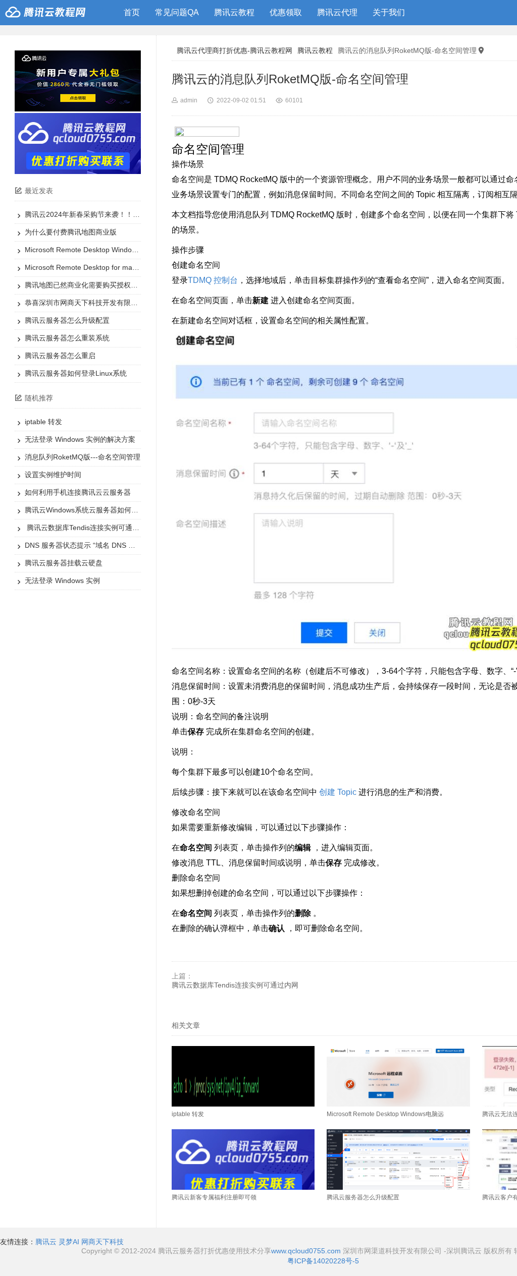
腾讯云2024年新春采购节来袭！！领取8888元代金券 (108, 214)
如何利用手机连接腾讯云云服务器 (78, 492)
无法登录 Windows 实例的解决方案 (80, 439)
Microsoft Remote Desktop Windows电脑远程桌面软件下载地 (121, 250)
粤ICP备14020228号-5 (323, 1261)
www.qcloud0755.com (307, 1251)
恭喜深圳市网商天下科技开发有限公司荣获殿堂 (99, 303)
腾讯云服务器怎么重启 (60, 356)
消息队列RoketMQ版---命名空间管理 (82, 457)
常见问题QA (177, 12)
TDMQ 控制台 (213, 280)
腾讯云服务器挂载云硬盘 (63, 563)
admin (188, 100)
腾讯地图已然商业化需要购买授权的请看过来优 (99, 285)
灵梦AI (69, 1242)
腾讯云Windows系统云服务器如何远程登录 (92, 510)
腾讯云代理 (337, 12)
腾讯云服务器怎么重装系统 (67, 338)
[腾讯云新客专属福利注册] (78, 171)
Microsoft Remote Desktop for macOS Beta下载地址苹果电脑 (122, 267)
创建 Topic (337, 792)
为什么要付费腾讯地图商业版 (71, 232)
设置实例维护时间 (53, 475)
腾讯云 (46, 1242)
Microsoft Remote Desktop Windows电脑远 (385, 1114)
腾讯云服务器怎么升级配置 (67, 320)
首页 (132, 12)
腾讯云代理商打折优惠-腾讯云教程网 (234, 50)
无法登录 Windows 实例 (62, 580)
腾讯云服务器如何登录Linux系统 (76, 373)
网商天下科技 (102, 1242)
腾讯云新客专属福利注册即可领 (214, 1197)
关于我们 (389, 12)
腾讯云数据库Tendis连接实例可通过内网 (89, 528)
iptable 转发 (43, 422)
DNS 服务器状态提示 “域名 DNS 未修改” (88, 545)
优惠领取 (286, 12)
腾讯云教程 (234, 12)
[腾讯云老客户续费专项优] (78, 109)
